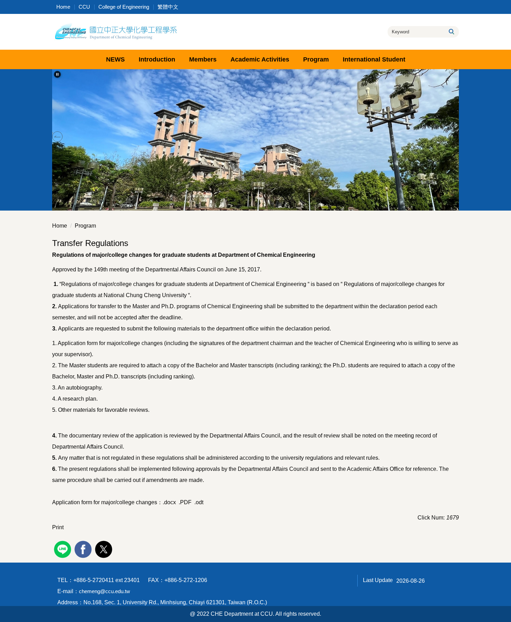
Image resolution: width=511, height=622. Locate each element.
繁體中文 (167, 7)
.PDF (185, 502)
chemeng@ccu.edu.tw (104, 591)
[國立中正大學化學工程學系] (115, 31)
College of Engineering (123, 7)
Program (85, 226)
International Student (374, 59)
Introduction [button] (157, 59)
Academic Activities (259, 59)
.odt (198, 502)
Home (63, 7)
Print (58, 527)
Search (451, 31)
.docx (169, 502)
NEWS (115, 59)
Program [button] (316, 59)
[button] (57, 74)
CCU (84, 7)
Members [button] (203, 59)
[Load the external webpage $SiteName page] (63, 548)
